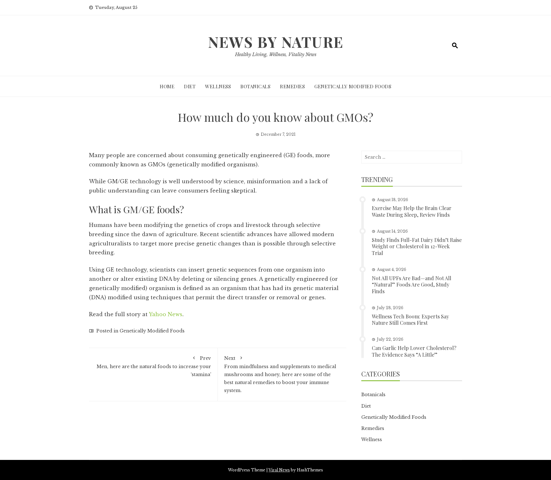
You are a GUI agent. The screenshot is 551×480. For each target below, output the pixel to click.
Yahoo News (165, 314)
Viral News (279, 470)
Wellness (218, 86)
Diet (189, 86)
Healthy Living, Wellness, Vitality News (275, 54)
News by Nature (275, 42)
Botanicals (255, 86)
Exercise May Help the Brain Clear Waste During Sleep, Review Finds (412, 211)
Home (167, 86)
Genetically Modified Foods (352, 86)
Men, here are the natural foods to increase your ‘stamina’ (154, 366)
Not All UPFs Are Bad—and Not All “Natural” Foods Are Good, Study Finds (411, 285)
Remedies (292, 86)
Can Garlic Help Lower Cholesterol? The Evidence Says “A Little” (414, 351)
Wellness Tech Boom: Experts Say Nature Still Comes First (410, 319)
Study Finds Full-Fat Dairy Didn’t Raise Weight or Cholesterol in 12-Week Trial (417, 246)
